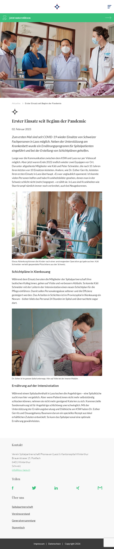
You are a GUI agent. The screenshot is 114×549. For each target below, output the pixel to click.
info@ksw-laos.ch (21, 469)
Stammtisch (18, 527)
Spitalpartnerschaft (22, 506)
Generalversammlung (23, 520)
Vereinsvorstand (21, 513)
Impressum (39, 543)
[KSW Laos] (57, 6)
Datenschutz (54, 543)
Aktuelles (16, 103)
